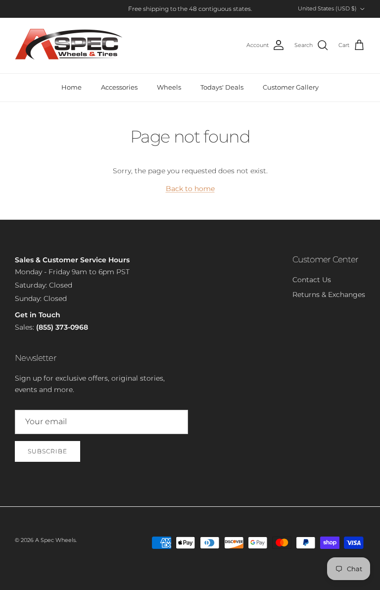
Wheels (169, 87)
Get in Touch (37, 314)
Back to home (190, 188)
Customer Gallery (291, 87)
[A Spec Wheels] (69, 45)
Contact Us (311, 279)
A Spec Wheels (55, 540)
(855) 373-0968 (62, 327)
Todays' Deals (221, 87)
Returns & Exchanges (328, 294)
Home (71, 87)
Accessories (119, 87)
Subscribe (47, 451)
